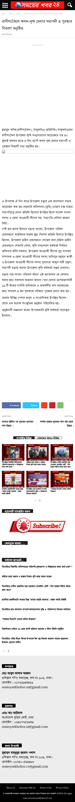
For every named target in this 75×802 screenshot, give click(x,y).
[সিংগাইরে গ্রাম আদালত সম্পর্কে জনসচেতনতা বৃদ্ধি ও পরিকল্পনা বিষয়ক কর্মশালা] (37, 479)
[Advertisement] (37, 85)
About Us (10, 787)
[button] (69, 5)
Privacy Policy (62, 787)
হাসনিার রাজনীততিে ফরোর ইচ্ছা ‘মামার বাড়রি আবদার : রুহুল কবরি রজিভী (12, 491)
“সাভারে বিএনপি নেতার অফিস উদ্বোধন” (19, 618)
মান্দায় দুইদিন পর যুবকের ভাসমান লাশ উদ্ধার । (17, 423)
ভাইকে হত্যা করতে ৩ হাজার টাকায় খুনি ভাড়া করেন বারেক (27, 576)
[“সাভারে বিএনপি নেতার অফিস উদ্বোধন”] (62, 479)
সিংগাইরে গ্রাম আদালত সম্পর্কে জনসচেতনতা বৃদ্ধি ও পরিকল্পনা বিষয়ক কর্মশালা (36, 491)
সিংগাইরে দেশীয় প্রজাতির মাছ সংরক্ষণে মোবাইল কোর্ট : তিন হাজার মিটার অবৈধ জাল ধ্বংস (61, 464)
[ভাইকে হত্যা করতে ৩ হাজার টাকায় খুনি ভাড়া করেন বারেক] (37, 452)
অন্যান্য (11, 13)
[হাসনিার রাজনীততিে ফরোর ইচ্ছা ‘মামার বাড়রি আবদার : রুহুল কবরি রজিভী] (13, 479)
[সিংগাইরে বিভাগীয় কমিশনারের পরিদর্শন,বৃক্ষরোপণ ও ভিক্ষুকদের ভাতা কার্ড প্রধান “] (13, 452)
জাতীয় (18, 13)
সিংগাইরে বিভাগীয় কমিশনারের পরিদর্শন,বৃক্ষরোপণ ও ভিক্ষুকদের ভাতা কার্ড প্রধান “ (12, 464)
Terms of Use (46, 787)
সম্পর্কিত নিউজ (24, 438)
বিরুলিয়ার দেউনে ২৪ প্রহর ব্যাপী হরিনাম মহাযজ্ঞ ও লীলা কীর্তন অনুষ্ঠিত (33, 628)
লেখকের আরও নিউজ (48, 438)
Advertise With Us (27, 787)
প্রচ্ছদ (3, 13)
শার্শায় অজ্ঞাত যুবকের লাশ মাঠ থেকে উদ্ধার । (56, 423)
